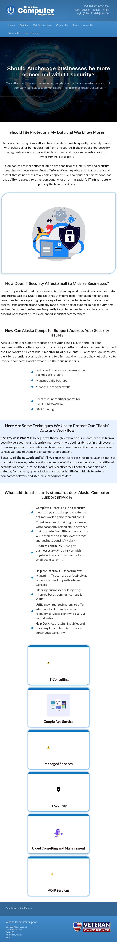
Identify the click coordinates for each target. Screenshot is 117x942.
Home (11, 25)
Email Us (23, 927)
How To (104, 13)
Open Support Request (87, 10)
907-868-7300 (101, 6)
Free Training (32, 33)
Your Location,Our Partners (19, 908)
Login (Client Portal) (87, 13)
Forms (105, 10)
